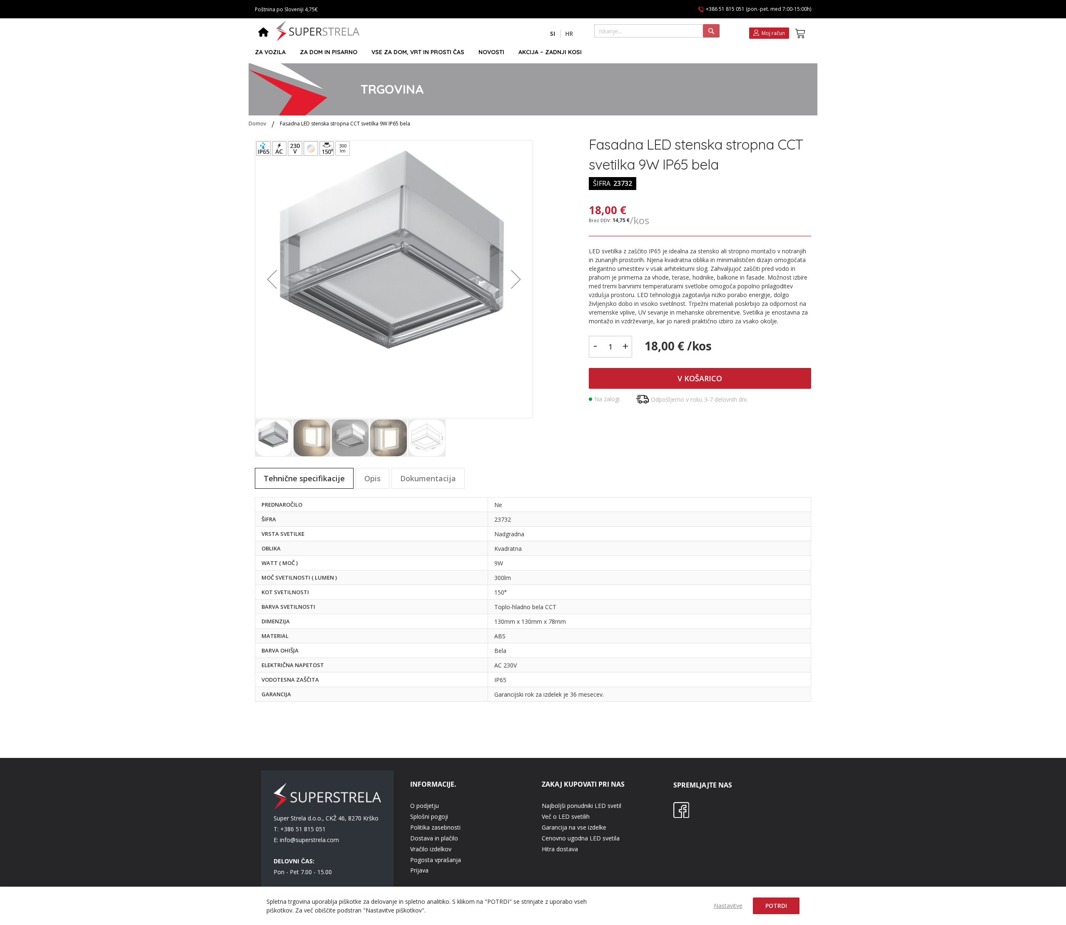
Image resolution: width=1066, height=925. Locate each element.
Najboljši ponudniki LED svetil (581, 806)
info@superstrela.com (309, 840)
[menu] (529, 52)
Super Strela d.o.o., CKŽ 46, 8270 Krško (326, 818)
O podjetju (424, 806)
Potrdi (776, 906)
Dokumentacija (428, 478)
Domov (257, 123)
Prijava (419, 870)
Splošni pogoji (429, 816)
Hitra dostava (560, 849)
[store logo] (317, 30)
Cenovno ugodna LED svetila (581, 838)
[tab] (304, 478)
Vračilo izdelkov (430, 849)
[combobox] (657, 31)
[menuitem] (270, 52)
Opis (372, 478)
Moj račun (773, 33)
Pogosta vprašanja (435, 860)
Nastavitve (728, 906)
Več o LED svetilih (566, 816)
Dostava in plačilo (434, 838)
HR (569, 34)
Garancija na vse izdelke (574, 827)
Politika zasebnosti (435, 827)
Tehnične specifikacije (304, 478)
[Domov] (263, 33)
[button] (552, 34)
